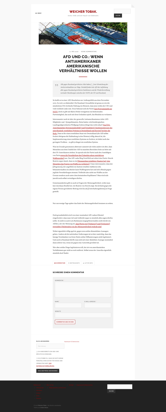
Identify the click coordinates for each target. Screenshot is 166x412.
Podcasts (38, 398)
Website (58, 311)
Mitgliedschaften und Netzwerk (57, 387)
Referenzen (37, 385)
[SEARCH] (122, 11)
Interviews (39, 390)
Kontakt (71, 385)
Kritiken (38, 393)
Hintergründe (40, 387)
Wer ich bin (50, 385)
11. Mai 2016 (73, 51)
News (37, 395)
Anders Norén (44, 407)
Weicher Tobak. (83, 11)
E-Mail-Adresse (90, 301)
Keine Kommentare (89, 51)
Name (57, 301)
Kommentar (59, 280)
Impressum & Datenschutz (71, 341)
